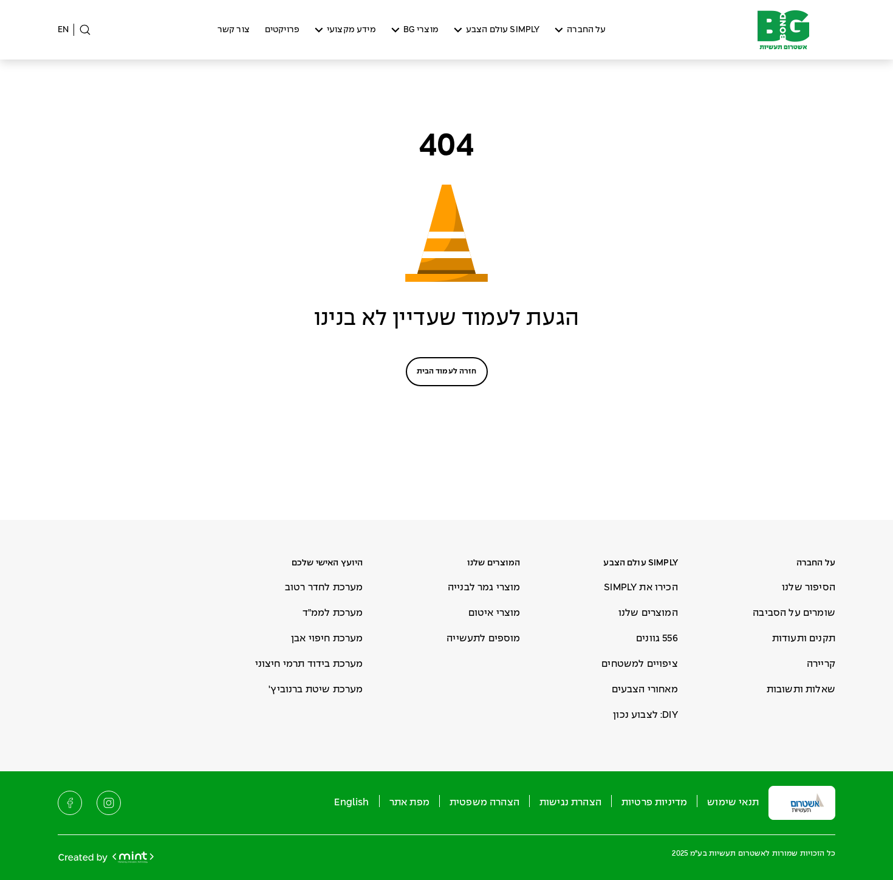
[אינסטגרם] (109, 803)
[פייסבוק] (70, 803)
